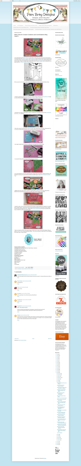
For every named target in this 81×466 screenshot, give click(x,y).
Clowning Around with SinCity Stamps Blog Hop (61, 422)
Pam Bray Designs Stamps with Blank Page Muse (39, 27)
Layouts (32, 268)
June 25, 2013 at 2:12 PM (25, 315)
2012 (57, 441)
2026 (57, 354)
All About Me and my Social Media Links (21, 27)
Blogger (45, 458)
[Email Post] (26, 267)
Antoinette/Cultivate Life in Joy (22, 274)
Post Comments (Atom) (22, 340)
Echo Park (28, 268)
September (59, 377)
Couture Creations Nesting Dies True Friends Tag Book (61, 402)
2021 (57, 361)
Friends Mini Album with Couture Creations (61, 415)
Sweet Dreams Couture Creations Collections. (35, 97)
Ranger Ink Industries (58, 75)
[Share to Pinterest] (32, 267)
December (59, 373)
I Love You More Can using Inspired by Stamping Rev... (61, 420)
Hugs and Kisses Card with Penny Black (61, 400)
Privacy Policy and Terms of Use (31, 25)
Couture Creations (26, 58)
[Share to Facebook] (31, 267)
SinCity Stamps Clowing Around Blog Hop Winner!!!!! (61, 408)
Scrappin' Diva (19, 299)
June (58, 381)
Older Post (49, 338)
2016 (57, 368)
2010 (57, 444)
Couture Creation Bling (36, 208)
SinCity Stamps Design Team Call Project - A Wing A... (61, 388)
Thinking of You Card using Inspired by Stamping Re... (61, 425)
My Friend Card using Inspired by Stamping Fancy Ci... (61, 427)
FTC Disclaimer (20, 25)
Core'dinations (32, 58)
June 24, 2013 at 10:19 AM (23, 287)
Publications (55, 25)
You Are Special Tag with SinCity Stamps (61, 405)
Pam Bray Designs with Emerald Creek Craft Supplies (24, 29)
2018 (57, 365)
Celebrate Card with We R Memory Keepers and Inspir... (61, 390)
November (59, 374)
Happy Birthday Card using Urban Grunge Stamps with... (61, 430)
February (58, 438)
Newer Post (16, 338)
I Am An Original (59, 432)
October (58, 376)
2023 (57, 358)
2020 (57, 362)
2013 (57, 372)
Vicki (18, 287)
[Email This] (28, 267)
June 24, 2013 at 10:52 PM (27, 299)
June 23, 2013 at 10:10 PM (32, 274)
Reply (18, 277)
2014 (57, 370)
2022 (57, 359)
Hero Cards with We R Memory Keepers (60, 385)
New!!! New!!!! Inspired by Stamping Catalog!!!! (61, 417)
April (58, 435)
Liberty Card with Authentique (62, 398)
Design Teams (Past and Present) (45, 25)
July (58, 380)
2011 (57, 443)
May (58, 434)
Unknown (18, 315)
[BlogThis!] (29, 267)
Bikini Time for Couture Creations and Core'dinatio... (60, 393)
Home (14, 25)
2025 (57, 355)
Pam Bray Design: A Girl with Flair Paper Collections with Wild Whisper (48, 29)
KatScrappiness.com (58, 71)
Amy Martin (19, 293)
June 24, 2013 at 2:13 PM (26, 293)
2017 (57, 366)
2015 (57, 369)
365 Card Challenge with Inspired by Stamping (61, 413)
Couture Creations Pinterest (25, 62)
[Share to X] (30, 267)
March (58, 437)
